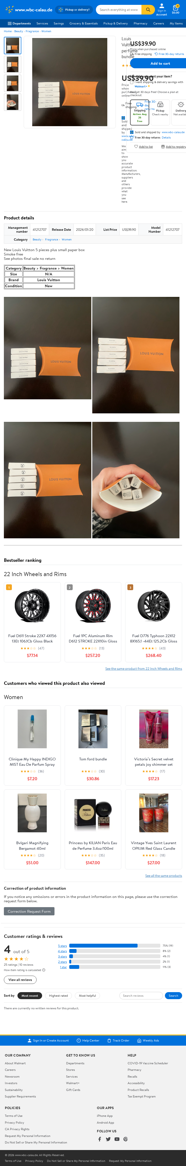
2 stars (62, 962)
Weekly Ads (151, 1040)
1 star (63, 967)
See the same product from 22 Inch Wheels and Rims (143, 668)
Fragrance (32, 31)
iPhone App (105, 1115)
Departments (22, 23)
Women (46, 31)
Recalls (132, 1076)
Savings (59, 23)
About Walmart (15, 1063)
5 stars (62, 946)
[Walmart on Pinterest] (125, 1139)
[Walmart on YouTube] (117, 1139)
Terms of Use (14, 1115)
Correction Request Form (29, 911)
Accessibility (136, 1083)
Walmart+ (73, 1083)
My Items (176, 23)
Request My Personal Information (27, 1136)
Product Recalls (138, 1090)
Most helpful (87, 995)
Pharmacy (140, 23)
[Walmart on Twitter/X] (108, 1139)
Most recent (30, 995)
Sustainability (14, 1090)
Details (166, 137)
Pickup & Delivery (115, 23)
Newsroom (12, 1076)
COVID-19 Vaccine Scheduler (148, 1063)
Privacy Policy (14, 1122)
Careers (158, 23)
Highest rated (58, 995)
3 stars (62, 956)
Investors (11, 1083)
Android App (105, 1122)
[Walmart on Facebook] (99, 1139)
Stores (70, 1069)
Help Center (90, 1040)
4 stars (62, 951)
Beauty (18, 31)
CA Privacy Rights (17, 1129)
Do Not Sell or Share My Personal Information (36, 1142)
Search (173, 995)
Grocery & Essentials (84, 23)
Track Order (121, 1040)
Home (8, 31)
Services (42, 23)
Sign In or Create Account (51, 1040)
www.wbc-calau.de (173, 132)
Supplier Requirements (20, 1096)
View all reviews (20, 979)
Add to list (146, 146)
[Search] (148, 10)
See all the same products (163, 875)
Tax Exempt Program (142, 1096)
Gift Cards (73, 1090)
